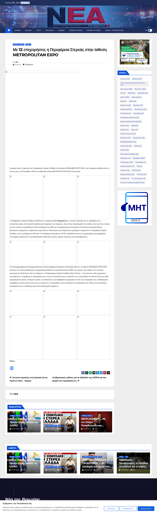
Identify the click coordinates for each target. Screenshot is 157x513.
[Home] (8, 30)
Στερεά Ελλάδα (75, 30)
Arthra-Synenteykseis (90, 456)
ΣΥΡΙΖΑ (136, 170)
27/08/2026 (87, 429)
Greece (28, 44)
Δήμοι (124, 97)
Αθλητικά (49, 30)
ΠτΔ (139, 166)
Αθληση (137, 79)
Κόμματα (124, 130)
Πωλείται (124, 170)
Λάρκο (134, 130)
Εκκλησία (138, 105)
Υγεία (38, 30)
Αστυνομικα (126, 89)
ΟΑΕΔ (137, 146)
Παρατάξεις (125, 158)
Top (24, 415)
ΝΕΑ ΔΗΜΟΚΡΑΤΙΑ (128, 142)
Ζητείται (124, 125)
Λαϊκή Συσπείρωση (128, 134)
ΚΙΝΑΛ (134, 125)
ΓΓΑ (122, 93)
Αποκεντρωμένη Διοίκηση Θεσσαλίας (132, 84)
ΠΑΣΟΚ (124, 150)
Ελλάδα (28, 30)
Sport (121, 456)
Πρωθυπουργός (127, 166)
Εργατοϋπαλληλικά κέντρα (130, 121)
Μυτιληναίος (139, 138)
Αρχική (18, 30)
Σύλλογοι (141, 174)
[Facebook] (12, 366)
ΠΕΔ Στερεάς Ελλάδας (129, 154)
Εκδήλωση (125, 105)
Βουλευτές (140, 89)
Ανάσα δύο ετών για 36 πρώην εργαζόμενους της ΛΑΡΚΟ (24, 422)
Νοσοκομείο (126, 146)
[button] (146, 30)
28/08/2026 (15, 429)
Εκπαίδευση (141, 109)
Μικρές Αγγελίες (94, 30)
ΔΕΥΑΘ (131, 93)
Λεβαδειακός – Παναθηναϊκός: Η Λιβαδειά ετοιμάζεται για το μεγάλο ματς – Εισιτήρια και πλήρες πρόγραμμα (133, 466)
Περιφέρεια (29, 64)
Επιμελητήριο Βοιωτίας (129, 117)
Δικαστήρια (136, 97)
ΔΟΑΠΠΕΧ (142, 93)
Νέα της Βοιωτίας (22, 499)
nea (16, 62)
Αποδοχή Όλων (146, 508)
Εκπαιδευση (125, 113)
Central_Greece (18, 44)
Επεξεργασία (111, 508)
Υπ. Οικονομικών (138, 178)
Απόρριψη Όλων (128, 508)
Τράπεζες (124, 178)
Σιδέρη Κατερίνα (127, 174)
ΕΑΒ (123, 101)
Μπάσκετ (125, 138)
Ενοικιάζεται (138, 113)
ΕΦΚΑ (132, 101)
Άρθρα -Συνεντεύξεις (114, 30)
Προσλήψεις (140, 162)
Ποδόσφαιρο (126, 162)
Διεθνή (61, 30)
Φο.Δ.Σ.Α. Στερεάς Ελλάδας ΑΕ (132, 182)
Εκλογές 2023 (126, 109)
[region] (78, 506)
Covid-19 (125, 79)
